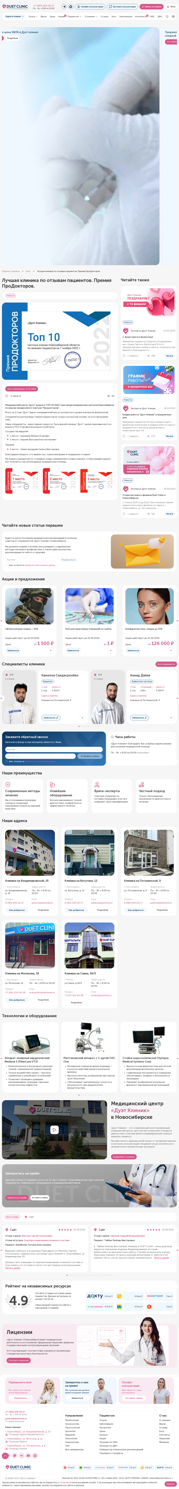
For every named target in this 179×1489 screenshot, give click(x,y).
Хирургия (70, 1434)
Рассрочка (105, 1427)
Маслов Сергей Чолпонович (37, 1236)
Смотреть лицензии (19, 1360)
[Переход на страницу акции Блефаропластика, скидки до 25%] (171, 651)
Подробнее (43, 910)
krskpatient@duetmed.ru (42, 992)
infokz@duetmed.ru (101, 995)
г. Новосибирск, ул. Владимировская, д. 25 (27, 1431)
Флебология (72, 1420)
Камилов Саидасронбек (59, 675)
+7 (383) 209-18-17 (43, 5)
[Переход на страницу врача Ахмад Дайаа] (171, 718)
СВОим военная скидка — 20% (21, 629)
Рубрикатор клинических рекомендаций (121, 1449)
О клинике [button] (90, 16)
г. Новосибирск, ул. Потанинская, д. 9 (25, 1445)
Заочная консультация (124, 6)
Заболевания (125, 16)
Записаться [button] (13, 650)
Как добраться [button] (17, 910)
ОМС (152, 16)
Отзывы (105, 16)
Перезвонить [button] (20, 1398)
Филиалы (164, 1442)
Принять (171, 1484)
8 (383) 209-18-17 (14, 902)
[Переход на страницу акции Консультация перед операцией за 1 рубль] (111, 651)
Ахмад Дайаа (140, 675)
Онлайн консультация (92, 6)
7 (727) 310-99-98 (74, 995)
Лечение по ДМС (108, 1445)
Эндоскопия (72, 1442)
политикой (66, 1482)
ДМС (160, 16)
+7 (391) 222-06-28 (15, 992)
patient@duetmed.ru (42, 902)
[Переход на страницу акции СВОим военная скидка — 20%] (51, 651)
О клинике (164, 1420)
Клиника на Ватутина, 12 (81, 880)
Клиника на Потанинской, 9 (142, 880)
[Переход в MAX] (70, 6)
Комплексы (141, 16)
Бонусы (103, 1434)
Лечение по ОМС (108, 1442)
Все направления (74, 1449)
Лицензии (164, 1438)
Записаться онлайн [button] (17, 1197)
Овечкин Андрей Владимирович (127, 1236)
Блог (114, 16)
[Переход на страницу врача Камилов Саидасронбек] (82, 718)
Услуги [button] (32, 16)
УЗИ (67, 1445)
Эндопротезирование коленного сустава (46, 1240)
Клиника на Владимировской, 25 (27, 880)
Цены (52, 16)
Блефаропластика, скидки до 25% (143, 629)
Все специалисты (166, 664)
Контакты (164, 1434)
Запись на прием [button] (153, 6)
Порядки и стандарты (111, 1453)
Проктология (72, 1427)
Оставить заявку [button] (40, 1197)
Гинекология (72, 1424)
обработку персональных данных (40, 565)
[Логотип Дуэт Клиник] (15, 6)
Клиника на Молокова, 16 (22, 973)
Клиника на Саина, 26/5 (80, 973)
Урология (70, 1431)
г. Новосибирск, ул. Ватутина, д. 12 (23, 1438)
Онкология (71, 1438)
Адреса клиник (13, 16)
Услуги (103, 1420)
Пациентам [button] (73, 16)
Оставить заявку (134, 1398)
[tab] (78, 726)
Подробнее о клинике (124, 1157)
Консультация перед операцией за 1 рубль (88, 629)
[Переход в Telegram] (64, 6)
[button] (5, 1456)
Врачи (44, 16)
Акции (61, 16)
